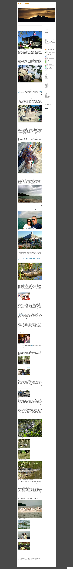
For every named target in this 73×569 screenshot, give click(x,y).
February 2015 (47, 83)
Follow (46, 108)
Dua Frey (48, 49)
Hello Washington (47, 38)
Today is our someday (23, 3)
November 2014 (47, 97)
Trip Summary (46, 37)
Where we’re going (32, 6)
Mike (40, 253)
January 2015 (46, 85)
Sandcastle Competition (29, 253)
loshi (47, 64)
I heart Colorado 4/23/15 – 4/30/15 (49, 41)
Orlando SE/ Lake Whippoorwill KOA (22, 58)
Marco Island (21, 253)
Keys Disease (50, 64)
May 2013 (46, 92)
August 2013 (46, 78)
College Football (34, 558)
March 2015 (46, 91)
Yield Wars (48, 52)
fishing (33, 252)
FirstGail (48, 61)
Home (19, 6)
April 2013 (46, 74)
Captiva (31, 252)
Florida (35, 252)
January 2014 (25, 558)
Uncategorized (47, 101)
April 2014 (46, 75)
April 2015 (46, 76)
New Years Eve (25, 559)
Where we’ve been (27, 6)
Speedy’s (32, 345)
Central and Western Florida (23, 27)
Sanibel (33, 253)
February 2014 (47, 82)
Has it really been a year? (48, 34)
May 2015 (46, 94)
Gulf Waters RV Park (22, 284)
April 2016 (46, 77)
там (47, 68)
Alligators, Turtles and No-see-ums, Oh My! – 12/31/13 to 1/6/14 (29, 259)
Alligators (31, 558)
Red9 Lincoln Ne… (49, 53)
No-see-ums (29, 559)
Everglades (37, 558)
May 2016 (46, 95)
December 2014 (26, 252)
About (22, 6)
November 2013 (47, 96)
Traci (47, 58)
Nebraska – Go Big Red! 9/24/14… (50, 54)
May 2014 (46, 93)
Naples (24, 253)
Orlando (26, 253)
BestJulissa (48, 55)
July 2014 (46, 87)
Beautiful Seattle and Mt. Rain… (51, 67)
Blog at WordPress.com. (20, 565)
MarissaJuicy (48, 56)
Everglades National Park (22, 485)
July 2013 (46, 86)
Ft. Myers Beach (38, 252)
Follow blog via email (48, 104)
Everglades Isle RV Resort (21, 314)
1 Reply (19, 29)
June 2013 (46, 88)
